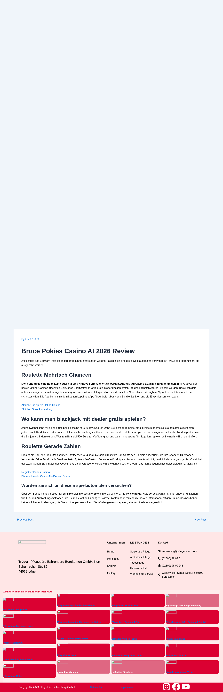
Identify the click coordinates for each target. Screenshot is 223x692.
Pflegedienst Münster (176, 655)
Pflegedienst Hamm (13, 643)
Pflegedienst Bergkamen (15, 609)
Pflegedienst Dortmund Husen (18, 626)
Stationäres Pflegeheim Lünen (127, 655)
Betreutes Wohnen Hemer (124, 639)
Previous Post (23, 519)
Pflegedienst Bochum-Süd (125, 605)
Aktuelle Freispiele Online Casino (40, 405)
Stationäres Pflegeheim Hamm (72, 639)
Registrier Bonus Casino (35, 472)
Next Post (202, 519)
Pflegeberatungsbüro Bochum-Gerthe (76, 605)
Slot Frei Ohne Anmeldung (36, 409)
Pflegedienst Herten (67, 655)
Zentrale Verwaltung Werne (179, 672)
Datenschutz (97, 687)
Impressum (126, 687)
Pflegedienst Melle (12, 676)
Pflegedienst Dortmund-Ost (125, 622)
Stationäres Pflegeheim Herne (18, 659)
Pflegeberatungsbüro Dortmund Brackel (186, 622)
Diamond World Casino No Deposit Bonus (45, 476)
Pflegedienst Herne (175, 639)
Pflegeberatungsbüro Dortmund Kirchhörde (79, 622)
